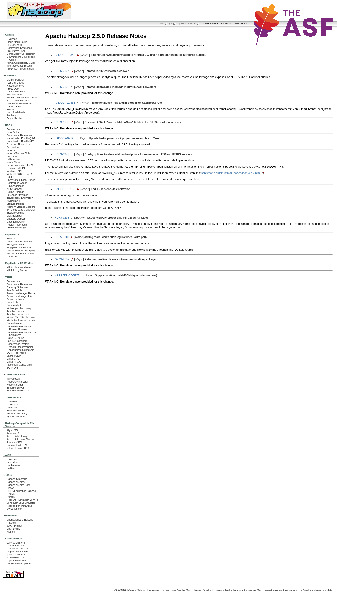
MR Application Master (19, 267)
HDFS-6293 (61, 217)
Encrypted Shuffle (16, 244)
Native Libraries (15, 85)
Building (11, 468)
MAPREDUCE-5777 (67, 275)
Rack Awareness (16, 91)
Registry (11, 115)
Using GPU (13, 358)
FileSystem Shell (16, 50)
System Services (16, 416)
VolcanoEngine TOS (18, 448)
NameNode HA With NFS (20, 141)
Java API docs (15, 525)
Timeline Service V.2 (18, 314)
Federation (13, 147)
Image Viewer (14, 162)
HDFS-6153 (61, 122)
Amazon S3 (13, 433)
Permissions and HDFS (20, 165)
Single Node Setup (17, 42)
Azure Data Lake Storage (21, 439)
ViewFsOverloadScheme (20, 153)
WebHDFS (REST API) (19, 174)
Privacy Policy (169, 590)
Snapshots (13, 156)
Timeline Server (15, 311)
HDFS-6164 (61, 71)
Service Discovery (17, 413)
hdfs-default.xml (15, 545)
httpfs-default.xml (16, 560)
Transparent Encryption (20, 197)
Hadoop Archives (16, 482)
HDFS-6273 (61, 154)
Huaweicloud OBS (17, 445)
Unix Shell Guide (16, 112)
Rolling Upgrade (15, 191)
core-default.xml (16, 542)
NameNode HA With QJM (21, 138)
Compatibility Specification (21, 53)
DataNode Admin (16, 221)
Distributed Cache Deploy (21, 250)
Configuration (14, 465)
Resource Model (16, 299)
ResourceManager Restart (21, 293)
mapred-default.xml (17, 551)
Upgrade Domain (16, 218)
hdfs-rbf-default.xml (17, 548)
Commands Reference (19, 47)
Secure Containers (17, 341)
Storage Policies (16, 203)
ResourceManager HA (19, 296)
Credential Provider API (19, 103)
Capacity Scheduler (17, 287)
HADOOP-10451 (64, 102)
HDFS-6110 (61, 237)
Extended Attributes (17, 194)
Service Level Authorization (22, 97)
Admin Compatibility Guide (21, 62)
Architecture (13, 129)
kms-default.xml (15, 557)
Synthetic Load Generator (21, 209)
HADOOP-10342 (64, 55)
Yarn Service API (16, 410)
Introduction (13, 378)
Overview (12, 39)
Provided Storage (16, 227)
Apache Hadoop (186, 23)
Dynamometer (14, 508)
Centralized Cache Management (17, 184)
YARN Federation (16, 352)
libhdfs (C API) (14, 171)
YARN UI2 (12, 367)
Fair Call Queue (15, 82)
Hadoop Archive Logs (18, 485)
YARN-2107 (61, 259)
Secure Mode (14, 94)
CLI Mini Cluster (15, 79)
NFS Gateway (14, 189)
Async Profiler (14, 118)
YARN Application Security (21, 320)
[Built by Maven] (13, 577)
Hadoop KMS (14, 106)
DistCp (10, 488)
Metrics (11, 531)
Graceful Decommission (20, 346)
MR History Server (17, 270)
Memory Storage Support (21, 206)
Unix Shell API (14, 528)
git (170, 23)
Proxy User (13, 88)
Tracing (11, 109)
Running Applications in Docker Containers (19, 327)
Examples (12, 462)
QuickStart (13, 404)
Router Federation (17, 224)
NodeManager (14, 323)
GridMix (11, 493)
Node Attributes (15, 305)
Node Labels (14, 302)
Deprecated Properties (19, 563)
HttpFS (10, 177)
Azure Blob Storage (17, 436)
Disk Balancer (14, 215)
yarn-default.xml (16, 554)
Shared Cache (15, 355)
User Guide (13, 132)
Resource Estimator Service (22, 499)
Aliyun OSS (13, 430)
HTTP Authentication (18, 100)
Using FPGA (14, 361)
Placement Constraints (19, 364)
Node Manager (15, 384)
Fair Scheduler (15, 290)
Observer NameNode (19, 144)
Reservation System (18, 343)
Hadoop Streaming (17, 479)
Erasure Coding (15, 212)
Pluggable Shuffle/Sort (19, 247)
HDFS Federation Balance (21, 490)
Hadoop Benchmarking (19, 505)
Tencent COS (14, 442)
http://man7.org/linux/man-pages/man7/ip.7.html (230, 173)
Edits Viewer (13, 159)
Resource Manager (17, 381)
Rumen (11, 496)
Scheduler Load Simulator (21, 502)
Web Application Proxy (19, 308)
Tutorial (11, 238)
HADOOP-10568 (64, 189)
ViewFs (11, 150)
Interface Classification (19, 65)
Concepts (12, 407)
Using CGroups (15, 338)
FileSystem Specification (20, 68)
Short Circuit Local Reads (21, 180)
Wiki (161, 23)
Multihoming (13, 200)
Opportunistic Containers (20, 349)
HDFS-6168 (61, 87)
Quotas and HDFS (17, 168)
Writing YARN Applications (21, 317)
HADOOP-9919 (64, 138)
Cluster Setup (14, 44)
